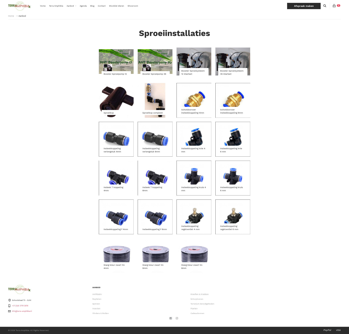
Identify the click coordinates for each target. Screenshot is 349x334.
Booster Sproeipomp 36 (154, 74)
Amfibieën (97, 294)
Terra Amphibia (56, 6)
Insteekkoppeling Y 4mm (116, 229)
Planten (194, 309)
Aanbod (70, 6)
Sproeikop (109, 113)
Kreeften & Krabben (200, 294)
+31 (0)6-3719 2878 (20, 306)
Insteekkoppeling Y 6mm (154, 229)
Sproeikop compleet (152, 113)
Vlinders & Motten (100, 313)
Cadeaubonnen (197, 313)
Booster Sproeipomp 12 (115, 74)
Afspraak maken (304, 5)
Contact (102, 6)
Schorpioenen (197, 299)
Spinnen (96, 304)
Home (43, 6)
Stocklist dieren (116, 6)
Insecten (96, 309)
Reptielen (96, 299)
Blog (92, 6)
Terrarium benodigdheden (202, 304)
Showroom (133, 6)
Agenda (83, 6)
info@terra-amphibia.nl (22, 311)
